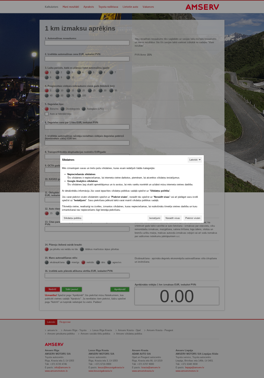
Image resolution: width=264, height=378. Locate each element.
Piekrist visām (192, 218)
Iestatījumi (154, 218)
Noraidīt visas (173, 218)
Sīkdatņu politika (72, 218)
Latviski (193, 159)
